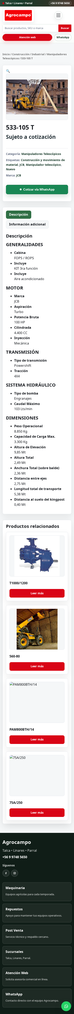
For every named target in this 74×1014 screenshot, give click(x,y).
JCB (22, 165)
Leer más (37, 593)
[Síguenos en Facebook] (5, 873)
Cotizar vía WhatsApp (38, 189)
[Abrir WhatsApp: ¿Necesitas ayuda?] (66, 1006)
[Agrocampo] (18, 15)
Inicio (6, 54)
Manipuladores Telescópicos (41, 154)
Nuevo (10, 169)
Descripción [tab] (18, 214)
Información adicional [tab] (27, 224)
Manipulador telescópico (43, 165)
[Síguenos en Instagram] (14, 873)
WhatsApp (63, 37)
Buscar (65, 28)
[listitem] (37, 891)
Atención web (27, 37)
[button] (8, 71)
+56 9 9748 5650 (60, 3)
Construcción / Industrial (28, 54)
